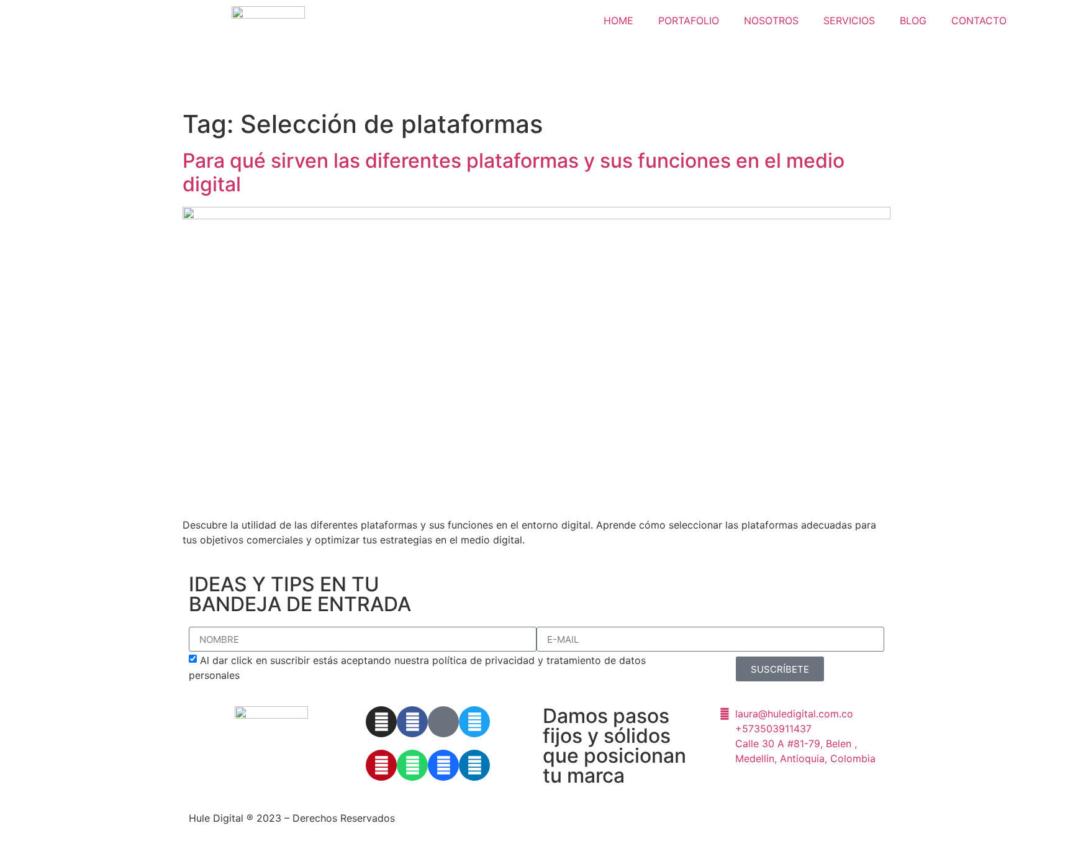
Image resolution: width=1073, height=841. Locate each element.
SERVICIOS (849, 20)
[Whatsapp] (412, 765)
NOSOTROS (771, 20)
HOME (618, 20)
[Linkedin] (474, 765)
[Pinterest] (381, 765)
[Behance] (443, 765)
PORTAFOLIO (688, 20)
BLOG (913, 20)
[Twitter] (474, 721)
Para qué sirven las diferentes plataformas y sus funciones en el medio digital (513, 172)
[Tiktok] (443, 721)
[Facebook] (412, 721)
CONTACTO (979, 20)
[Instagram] (381, 721)
